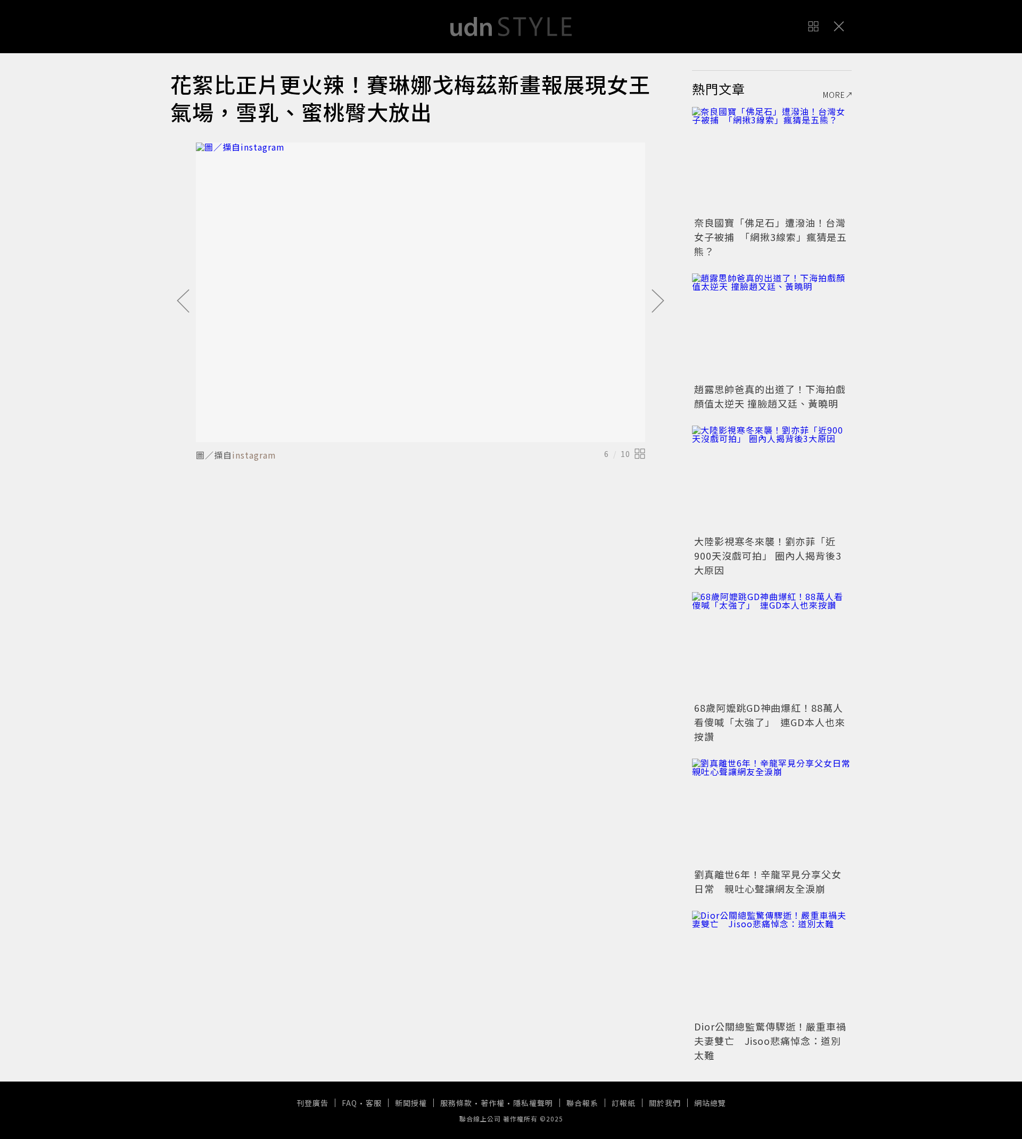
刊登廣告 (312, 1103)
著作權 (493, 1103)
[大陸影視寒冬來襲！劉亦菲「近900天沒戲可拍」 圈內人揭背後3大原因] (772, 479)
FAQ (349, 1103)
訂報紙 (624, 1103)
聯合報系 (582, 1103)
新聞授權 (411, 1103)
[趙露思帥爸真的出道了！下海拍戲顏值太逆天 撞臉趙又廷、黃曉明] (772, 326)
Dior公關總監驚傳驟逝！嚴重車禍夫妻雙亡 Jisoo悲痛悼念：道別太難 (770, 1040)
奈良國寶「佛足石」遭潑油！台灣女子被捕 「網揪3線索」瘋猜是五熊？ (770, 236)
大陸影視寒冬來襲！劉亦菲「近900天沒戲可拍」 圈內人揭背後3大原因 (768, 555)
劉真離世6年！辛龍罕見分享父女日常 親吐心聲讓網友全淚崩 (768, 881)
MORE (834, 94)
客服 (374, 1103)
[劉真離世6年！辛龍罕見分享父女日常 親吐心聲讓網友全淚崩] (772, 812)
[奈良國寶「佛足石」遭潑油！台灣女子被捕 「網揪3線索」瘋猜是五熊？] (772, 160)
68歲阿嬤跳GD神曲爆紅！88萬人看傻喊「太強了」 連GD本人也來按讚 (769, 722)
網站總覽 (710, 1103)
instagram (254, 454)
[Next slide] (658, 301)
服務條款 (456, 1103)
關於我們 (665, 1103)
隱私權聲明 (533, 1103)
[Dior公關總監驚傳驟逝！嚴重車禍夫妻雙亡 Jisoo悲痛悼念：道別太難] (772, 964)
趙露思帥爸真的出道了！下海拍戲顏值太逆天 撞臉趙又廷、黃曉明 (770, 396)
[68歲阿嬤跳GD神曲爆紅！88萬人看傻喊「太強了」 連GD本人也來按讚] (772, 645)
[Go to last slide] (183, 301)
